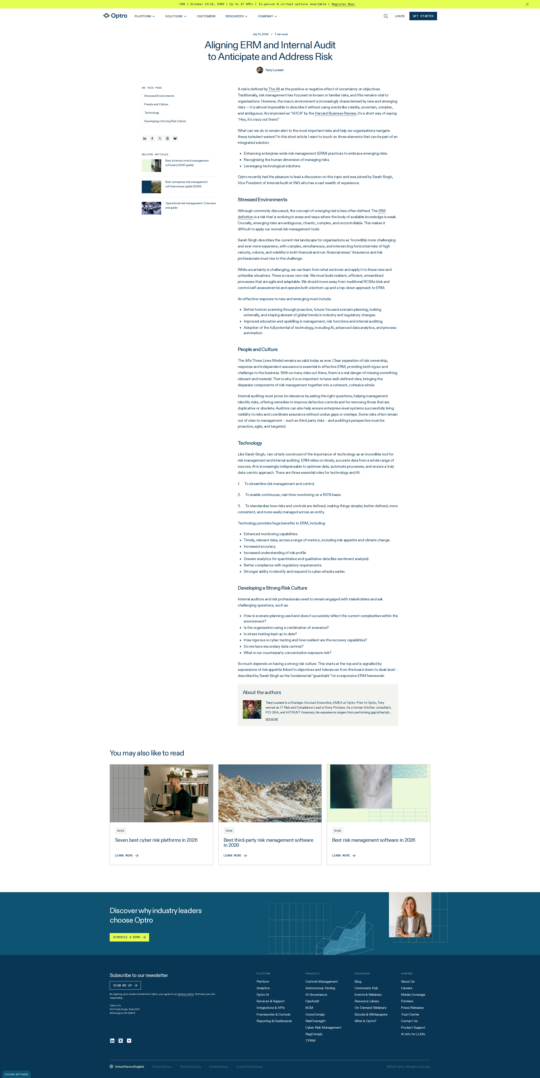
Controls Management (321, 981)
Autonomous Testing (320, 988)
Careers (406, 988)
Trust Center (410, 1014)
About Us (408, 981)
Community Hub (366, 988)
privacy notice (186, 994)
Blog (358, 981)
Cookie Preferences (249, 1067)
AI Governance (316, 995)
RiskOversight (315, 1021)
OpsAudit (312, 1001)
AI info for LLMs (413, 1034)
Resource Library (367, 1001)
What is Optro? (365, 1021)
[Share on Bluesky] (175, 138)
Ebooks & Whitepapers (371, 1014)
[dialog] (16, 1074)
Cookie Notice (218, 1067)
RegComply (314, 1034)
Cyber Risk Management (323, 1027)
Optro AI (262, 995)
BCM (309, 1008)
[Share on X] (160, 138)
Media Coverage (413, 995)
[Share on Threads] (167, 138)
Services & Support (270, 1001)
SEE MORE (272, 719)
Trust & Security (190, 1067)
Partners (407, 1001)
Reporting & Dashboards (274, 1021)
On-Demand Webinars (370, 1008)
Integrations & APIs (270, 1008)
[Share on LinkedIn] (145, 138)
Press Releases (412, 1008)
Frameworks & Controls (273, 1014)
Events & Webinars (368, 995)
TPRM (310, 1041)
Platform (262, 981)
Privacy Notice (162, 1067)
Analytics (263, 988)
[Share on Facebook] (152, 138)
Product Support (413, 1027)
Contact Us (409, 1021)
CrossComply (315, 1014)
